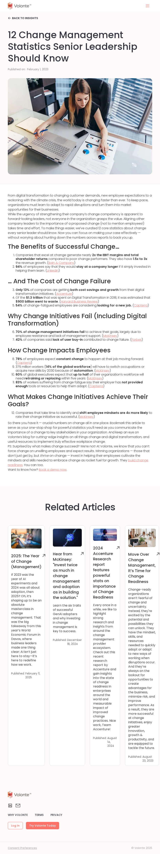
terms (39, 815)
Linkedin (53, 270)
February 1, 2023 (37, 69)
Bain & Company (61, 263)
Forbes (137, 339)
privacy (56, 815)
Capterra (141, 305)
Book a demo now (53, 469)
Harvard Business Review (79, 301)
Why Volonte (18, 815)
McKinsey (110, 336)
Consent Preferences (22, 848)
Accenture (64, 293)
